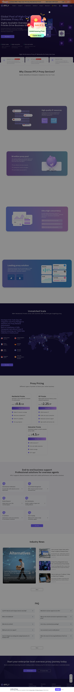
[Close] (49, 12)
